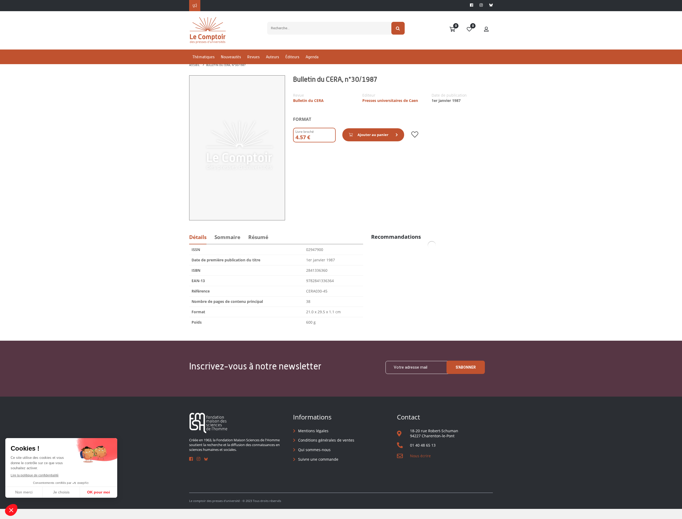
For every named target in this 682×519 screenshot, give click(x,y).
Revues (253, 57)
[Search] (398, 28)
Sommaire (227, 237)
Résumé (258, 237)
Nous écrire (420, 455)
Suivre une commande (318, 459)
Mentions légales (313, 430)
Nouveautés (231, 57)
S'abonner (466, 367)
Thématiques (203, 57)
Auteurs (272, 57)
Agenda (312, 57)
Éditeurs (292, 57)
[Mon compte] (486, 29)
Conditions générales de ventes (326, 440)
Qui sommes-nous (314, 449)
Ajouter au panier (373, 134)
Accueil (194, 65)
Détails (197, 237)
